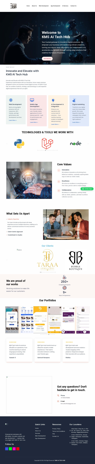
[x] (17, 448)
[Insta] (14, 448)
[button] (7, 144)
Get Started (47, 58)
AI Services (65, 6)
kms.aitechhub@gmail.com (68, 403)
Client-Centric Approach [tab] (15, 232)
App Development (55, 6)
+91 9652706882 (65, 398)
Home (28, 6)
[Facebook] (6, 448)
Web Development (44, 6)
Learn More (12, 120)
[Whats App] (10, 448)
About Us (34, 6)
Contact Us (73, 6)
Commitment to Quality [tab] (15, 235)
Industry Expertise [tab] (13, 219)
